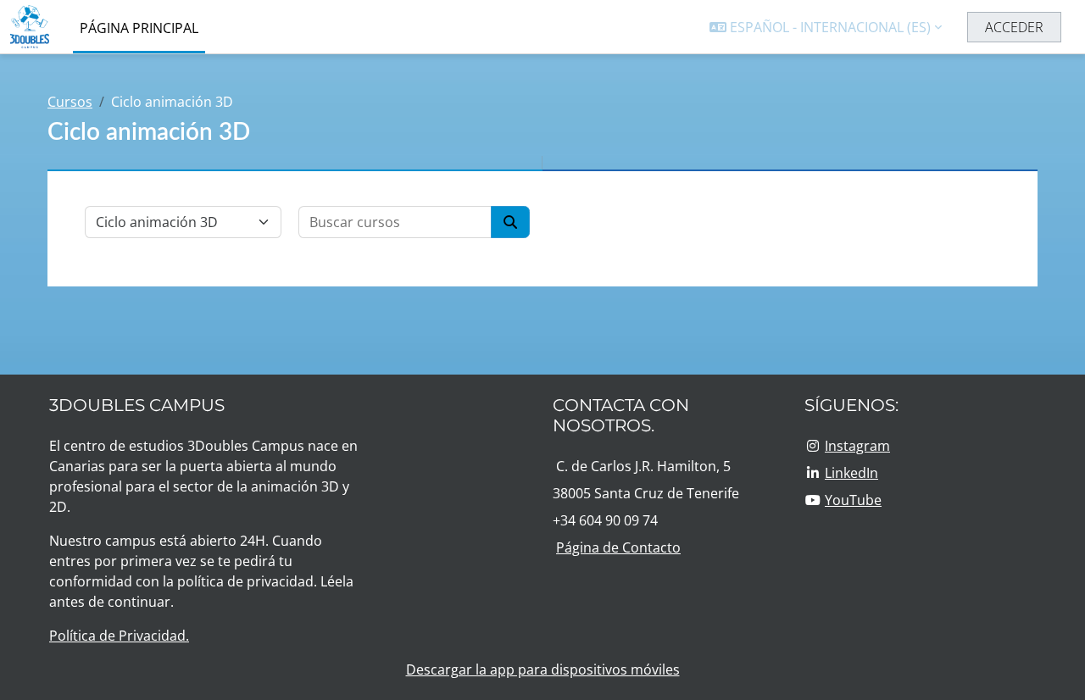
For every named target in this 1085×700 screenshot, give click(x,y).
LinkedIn (851, 473)
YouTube (853, 500)
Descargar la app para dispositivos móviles (543, 669)
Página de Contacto (618, 547)
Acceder (1014, 27)
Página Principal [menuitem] (139, 28)
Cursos (69, 101)
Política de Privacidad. (119, 635)
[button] (825, 27)
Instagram (857, 445)
